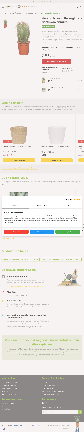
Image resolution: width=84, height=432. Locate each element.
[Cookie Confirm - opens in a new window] (72, 199)
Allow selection (42, 232)
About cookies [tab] (42, 206)
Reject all (16, 232)
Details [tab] (68, 206)
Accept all (67, 232)
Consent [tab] (15, 206)
